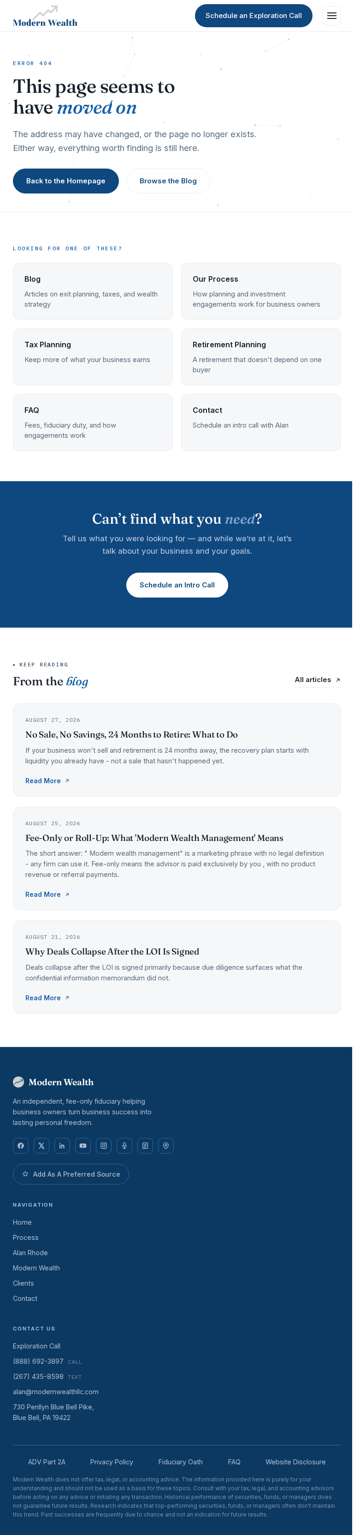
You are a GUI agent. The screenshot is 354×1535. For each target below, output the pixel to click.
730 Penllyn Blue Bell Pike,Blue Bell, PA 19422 (53, 1412)
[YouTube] (83, 1146)
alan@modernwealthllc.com (56, 1392)
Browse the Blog (168, 180)
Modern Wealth (36, 1268)
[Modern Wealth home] (45, 16)
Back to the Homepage (66, 180)
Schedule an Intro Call (177, 584)
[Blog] (145, 1146)
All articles (313, 680)
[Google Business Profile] (166, 1146)
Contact (25, 1298)
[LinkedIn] (62, 1146)
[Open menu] (332, 15)
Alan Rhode (30, 1253)
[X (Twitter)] (41, 1146)
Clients (23, 1283)
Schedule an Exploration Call (254, 15)
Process (26, 1237)
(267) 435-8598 (47, 1376)
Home (22, 1222)
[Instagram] (104, 1146)
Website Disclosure (296, 1462)
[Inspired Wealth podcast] (124, 1146)
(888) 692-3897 (47, 1361)
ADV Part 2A (46, 1462)
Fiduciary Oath (181, 1462)
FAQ (234, 1462)
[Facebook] (21, 1146)
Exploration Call (36, 1346)
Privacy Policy (111, 1462)
